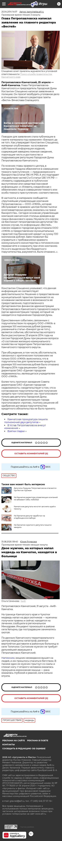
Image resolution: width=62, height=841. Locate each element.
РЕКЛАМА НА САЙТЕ (13, 740)
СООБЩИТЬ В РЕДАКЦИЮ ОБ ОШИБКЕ (23, 748)
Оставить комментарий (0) (31, 453)
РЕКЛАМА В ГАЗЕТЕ (37, 740)
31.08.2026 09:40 (9, 541)
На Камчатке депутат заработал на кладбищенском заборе (29, 517)
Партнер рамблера (27, 827)
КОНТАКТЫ (8, 744)
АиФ (23, 601)
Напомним (8, 658)
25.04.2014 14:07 (9, 11)
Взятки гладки (16, 431)
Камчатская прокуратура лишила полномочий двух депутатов (26, 421)
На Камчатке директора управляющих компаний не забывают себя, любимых (36, 498)
